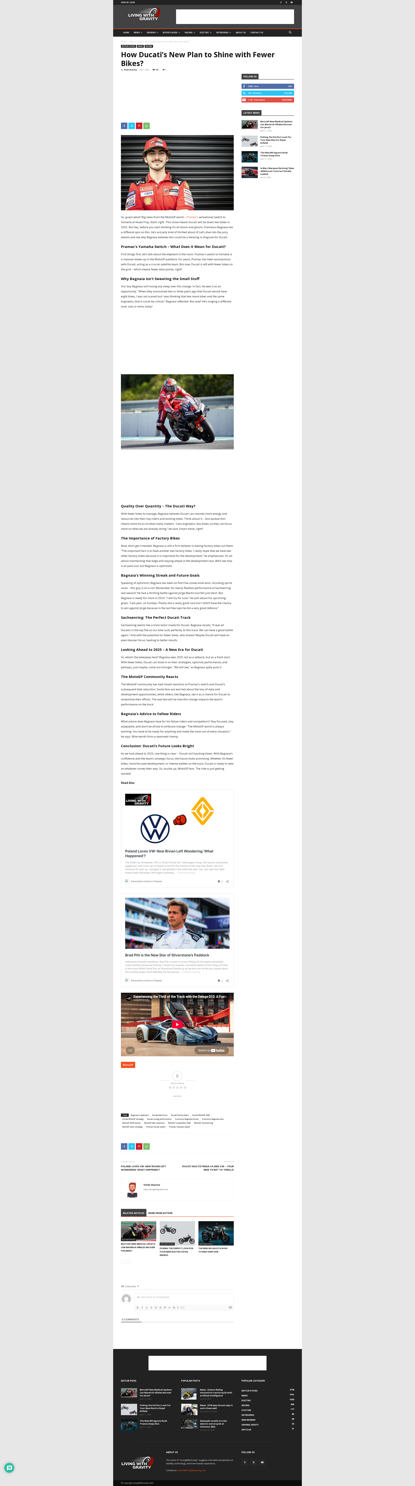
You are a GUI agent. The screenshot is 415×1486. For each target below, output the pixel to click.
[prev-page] (123, 1262)
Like (290, 86)
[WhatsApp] (146, 126)
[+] (182, 1307)
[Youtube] (291, 2)
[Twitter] (286, 2)
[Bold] (137, 1308)
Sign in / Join (128, 2)
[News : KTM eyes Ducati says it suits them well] (189, 1409)
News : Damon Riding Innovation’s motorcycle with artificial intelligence (216, 1392)
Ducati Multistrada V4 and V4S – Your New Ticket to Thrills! (208, 1168)
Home (126, 32)
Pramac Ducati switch (156, 1127)
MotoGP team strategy (132, 1127)
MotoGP (128, 1065)
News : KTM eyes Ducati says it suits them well (216, 1407)
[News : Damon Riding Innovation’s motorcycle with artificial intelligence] (188, 1394)
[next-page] (128, 1262)
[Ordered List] (156, 1308)
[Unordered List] (160, 1308)
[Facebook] (281, 2)
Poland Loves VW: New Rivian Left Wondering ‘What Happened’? (143, 1168)
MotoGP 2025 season (131, 1123)
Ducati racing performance (159, 1119)
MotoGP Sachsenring (203, 1123)
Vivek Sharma (130, 69)
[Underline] (146, 1308)
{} (178, 1307)
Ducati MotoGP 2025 (201, 1115)
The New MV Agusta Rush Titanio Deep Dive (274, 154)
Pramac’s (192, 217)
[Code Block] (169, 1308)
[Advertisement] (235, 16)
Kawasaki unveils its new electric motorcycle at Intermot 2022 (213, 1423)
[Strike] (151, 1308)
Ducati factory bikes (180, 1115)
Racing (188, 32)
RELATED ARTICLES (133, 1213)
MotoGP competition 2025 (179, 1123)
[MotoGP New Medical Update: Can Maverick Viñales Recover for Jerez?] (138, 1231)
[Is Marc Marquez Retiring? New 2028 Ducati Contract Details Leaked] (250, 172)
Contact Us (256, 32)
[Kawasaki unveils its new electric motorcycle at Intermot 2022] (189, 1423)
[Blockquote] (165, 1308)
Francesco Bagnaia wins (213, 1119)
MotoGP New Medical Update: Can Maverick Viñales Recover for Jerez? (138, 1247)
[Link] (174, 1308)
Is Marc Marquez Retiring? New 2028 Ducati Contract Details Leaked (277, 171)
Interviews (222, 32)
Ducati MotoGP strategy (133, 1119)
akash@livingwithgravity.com (192, 1470)
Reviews (151, 32)
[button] (290, 32)
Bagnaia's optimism (140, 1115)
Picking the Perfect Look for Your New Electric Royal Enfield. (176, 1252)
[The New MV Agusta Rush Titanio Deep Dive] (216, 1233)
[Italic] (142, 1308)
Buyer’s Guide (170, 32)
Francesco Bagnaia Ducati (186, 1119)
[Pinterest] (139, 126)
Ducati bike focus (159, 1115)
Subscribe (287, 100)
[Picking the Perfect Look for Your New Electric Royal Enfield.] (177, 1233)
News (137, 32)
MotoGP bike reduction (154, 1123)
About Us (241, 32)
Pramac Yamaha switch (179, 1127)
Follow (288, 93)
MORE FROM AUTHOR (160, 1213)
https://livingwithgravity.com (155, 1189)
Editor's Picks (136, 41)
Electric (204, 32)
